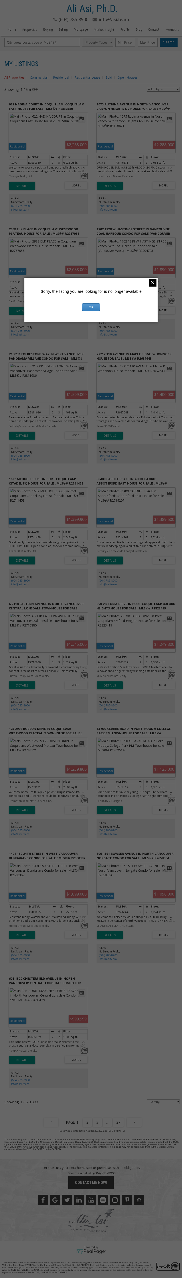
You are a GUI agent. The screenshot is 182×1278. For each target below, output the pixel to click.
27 (118, 1122)
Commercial (38, 77)
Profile (125, 29)
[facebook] (43, 1200)
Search (168, 42)
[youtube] (91, 1200)
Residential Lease (87, 77)
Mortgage (81, 29)
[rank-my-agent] (139, 1200)
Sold (109, 77)
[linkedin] (79, 1200)
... (107, 1122)
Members (172, 29)
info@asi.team (20, 209)
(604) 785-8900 (20, 206)
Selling (63, 29)
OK (91, 307)
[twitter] (67, 1200)
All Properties (14, 77)
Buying (48, 29)
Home (11, 29)
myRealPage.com (91, 1252)
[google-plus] (55, 1200)
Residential (61, 77)
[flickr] (103, 1200)
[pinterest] (127, 1200)
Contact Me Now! (91, 1182)
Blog (139, 29)
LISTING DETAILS (22, 186)
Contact (153, 29)
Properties (29, 29)
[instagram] (115, 1200)
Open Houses (128, 77)
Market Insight (104, 29)
